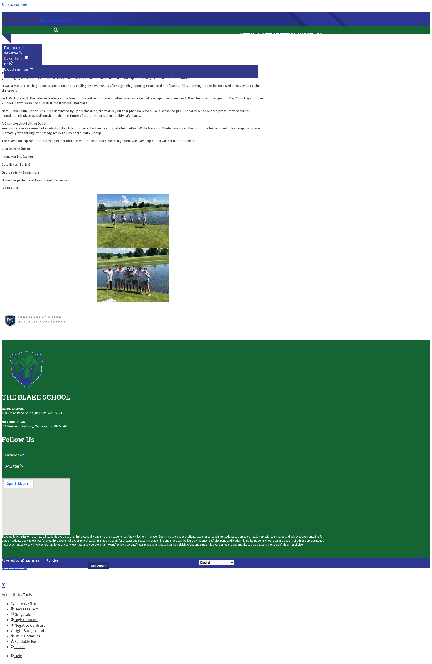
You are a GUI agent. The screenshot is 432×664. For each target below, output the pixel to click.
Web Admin (98, 566)
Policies (52, 560)
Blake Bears (56, 20)
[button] (56, 30)
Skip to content (14, 567)
